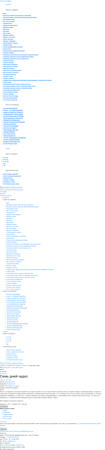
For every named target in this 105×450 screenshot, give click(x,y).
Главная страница (6, 365)
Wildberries (6, 412)
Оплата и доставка (6, 431)
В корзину (4, 406)
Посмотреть (3, 373)
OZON (5, 410)
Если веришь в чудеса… (20, 365)
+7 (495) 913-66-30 (12, 437)
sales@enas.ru (11, 441)
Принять (3, 429)
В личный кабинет (6, 1)
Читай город (7, 418)
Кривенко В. (11, 384)
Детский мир (7, 416)
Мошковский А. (10, 382)
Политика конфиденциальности (23, 431)
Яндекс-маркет (8, 414)
